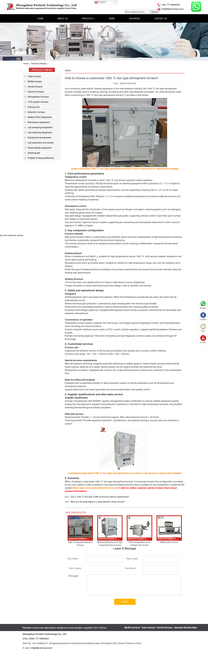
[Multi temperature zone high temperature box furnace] (110, 527)
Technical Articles (39, 63)
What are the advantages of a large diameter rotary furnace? (98, 501)
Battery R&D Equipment (40, 117)
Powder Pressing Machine (41, 157)
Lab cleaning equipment (40, 132)
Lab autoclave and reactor (41, 142)
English (102, 2)
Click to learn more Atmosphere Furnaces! (94, 487)
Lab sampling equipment (40, 127)
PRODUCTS (87, 18)
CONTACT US (160, 18)
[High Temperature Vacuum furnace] (80, 527)
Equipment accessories (39, 137)
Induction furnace (36, 112)
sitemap (178, 627)
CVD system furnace (38, 101)
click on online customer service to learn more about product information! (121, 489)
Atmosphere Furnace (38, 96)
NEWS (112, 18)
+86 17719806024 (170, 4)
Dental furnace (35, 86)
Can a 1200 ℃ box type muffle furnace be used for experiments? (100, 496)
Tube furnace (34, 76)
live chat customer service (11, 235)
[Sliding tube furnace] (169, 527)
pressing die (34, 152)
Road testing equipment (40, 147)
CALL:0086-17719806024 (36, 638)
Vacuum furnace (36, 91)
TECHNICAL (134, 18)
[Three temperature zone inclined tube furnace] (139, 527)
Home (26, 63)
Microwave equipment (39, 122)
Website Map (190, 627)
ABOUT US (63, 18)
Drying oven (34, 106)
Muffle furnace (35, 81)
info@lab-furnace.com (172, 8)
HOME (40, 18)
